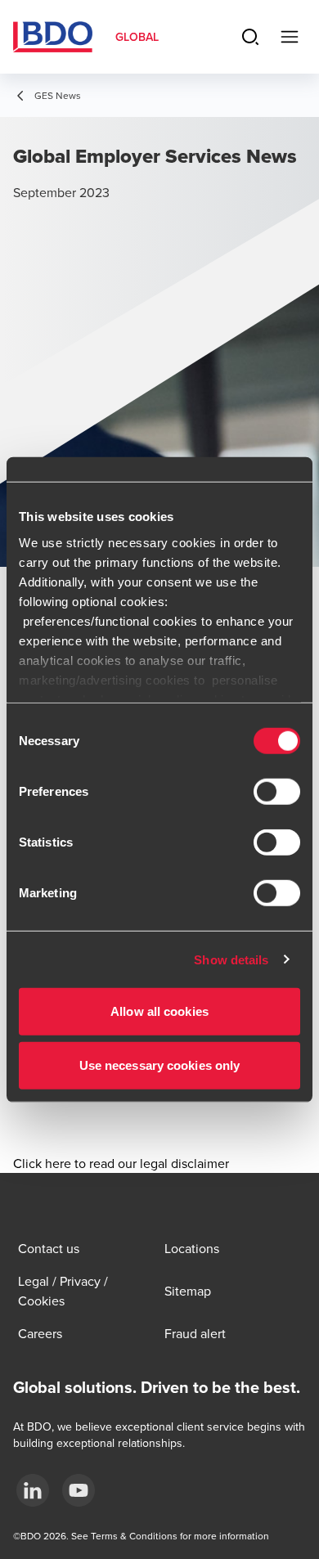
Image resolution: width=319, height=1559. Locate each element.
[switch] (277, 792)
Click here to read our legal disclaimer (121, 1163)
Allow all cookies (159, 1011)
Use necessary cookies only (159, 1065)
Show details (231, 959)
